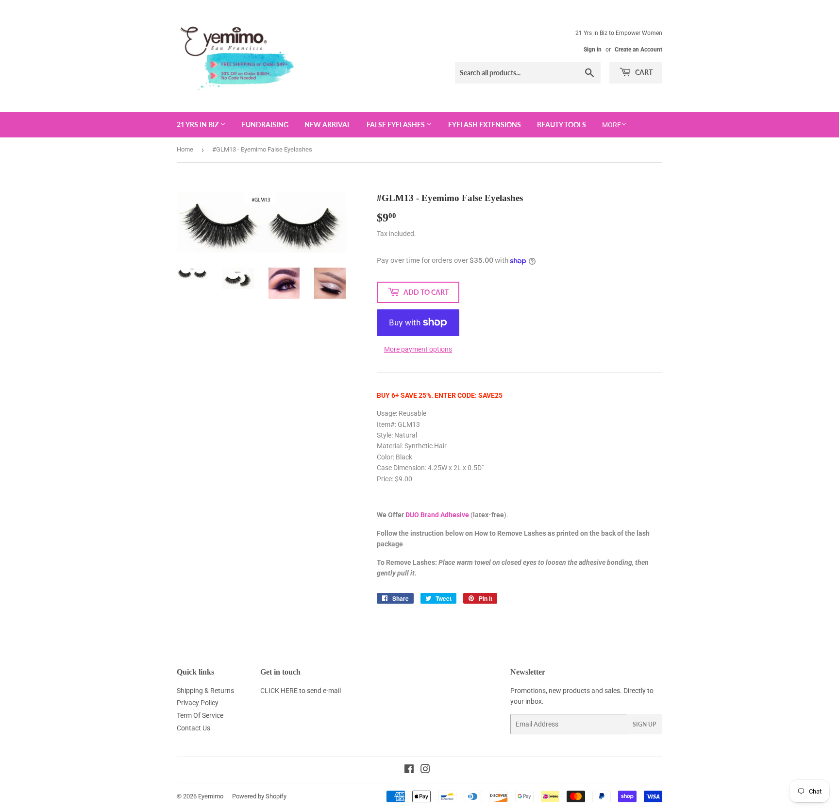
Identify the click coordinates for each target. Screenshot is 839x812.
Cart (643, 72)
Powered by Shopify (259, 796)
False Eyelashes (396, 124)
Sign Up (644, 724)
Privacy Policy (197, 703)
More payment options (418, 349)
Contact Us (193, 728)
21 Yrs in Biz (198, 124)
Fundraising (265, 124)
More (611, 125)
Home (185, 149)
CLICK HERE (279, 690)
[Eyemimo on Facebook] (409, 770)
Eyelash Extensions (484, 124)
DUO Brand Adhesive (437, 515)
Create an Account (638, 49)
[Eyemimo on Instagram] (425, 770)
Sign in (593, 49)
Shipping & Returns (205, 690)
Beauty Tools (561, 124)
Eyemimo (210, 796)
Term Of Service (200, 715)
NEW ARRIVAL (327, 124)
